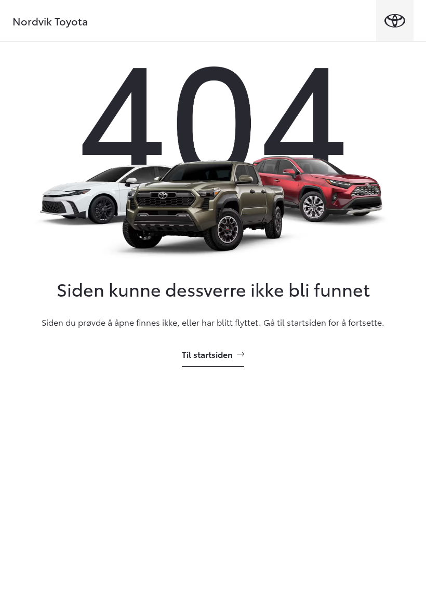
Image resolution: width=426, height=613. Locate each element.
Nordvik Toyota (50, 21)
